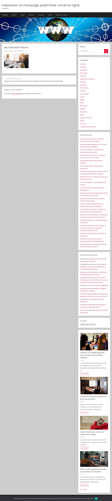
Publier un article (61, 15)
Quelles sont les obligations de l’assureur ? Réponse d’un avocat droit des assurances (93, 267)
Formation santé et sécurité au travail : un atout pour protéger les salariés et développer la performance (93, 228)
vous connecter (17, 93)
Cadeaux (83, 76)
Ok (96, 498)
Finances (83, 82)
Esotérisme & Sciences (87, 79)
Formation (83, 85)
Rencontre (83, 112)
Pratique (5, 15)
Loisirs (82, 97)
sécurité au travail (86, 118)
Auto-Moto (83, 73)
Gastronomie (84, 88)
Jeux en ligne (84, 94)
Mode (50, 15)
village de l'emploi (86, 304)
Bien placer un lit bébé (87, 272)
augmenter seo (85, 288)
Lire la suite (84, 373)
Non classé (83, 106)
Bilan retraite (84, 310)
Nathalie (21, 51)
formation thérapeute (87, 294)
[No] (110, 498)
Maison (14, 15)
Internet (31, 15)
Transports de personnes (88, 127)
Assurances (83, 70)
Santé (22, 15)
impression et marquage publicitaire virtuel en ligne (41, 5)
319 (84, 489)
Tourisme (41, 15)
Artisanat (83, 67)
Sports (82, 121)
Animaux (83, 64)
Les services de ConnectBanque (97, 285)
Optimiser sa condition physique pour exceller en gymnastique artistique (92, 355)
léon (81, 299)
